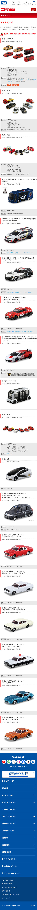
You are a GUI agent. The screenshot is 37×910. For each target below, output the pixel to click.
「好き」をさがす (10, 809)
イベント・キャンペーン (12, 873)
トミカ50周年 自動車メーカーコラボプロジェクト (20, 253)
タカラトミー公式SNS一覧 (17, 767)
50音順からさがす (8, 831)
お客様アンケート (10, 866)
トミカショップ (25, 79)
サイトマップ (6, 898)
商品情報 (5, 788)
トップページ (9, 781)
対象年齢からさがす (9, 824)
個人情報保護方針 (7, 884)
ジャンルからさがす (9, 816)
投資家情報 (5, 845)
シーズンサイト (7, 795)
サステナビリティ (10, 859)
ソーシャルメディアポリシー (11, 894)
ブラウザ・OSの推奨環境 (9, 887)
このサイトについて (8, 880)
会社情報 (5, 838)
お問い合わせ (6, 891)
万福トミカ (10, 453)
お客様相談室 (6, 852)
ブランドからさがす (9, 802)
